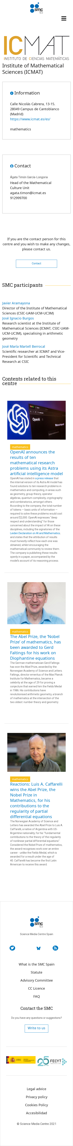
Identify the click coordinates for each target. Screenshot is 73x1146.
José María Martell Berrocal (23, 346)
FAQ (36, 996)
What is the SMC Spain (36, 964)
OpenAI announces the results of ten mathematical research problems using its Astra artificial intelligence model (36, 462)
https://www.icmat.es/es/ (30, 119)
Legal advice (36, 1089)
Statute (36, 972)
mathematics (20, 447)
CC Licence (36, 988)
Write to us (36, 1028)
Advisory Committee (36, 980)
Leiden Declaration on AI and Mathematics (35, 533)
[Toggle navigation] (64, 18)
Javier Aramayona (16, 303)
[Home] (36, 8)
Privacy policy (36, 1097)
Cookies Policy (36, 1105)
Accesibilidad (36, 1113)
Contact (36, 263)
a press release (44, 478)
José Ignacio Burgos (18, 318)
